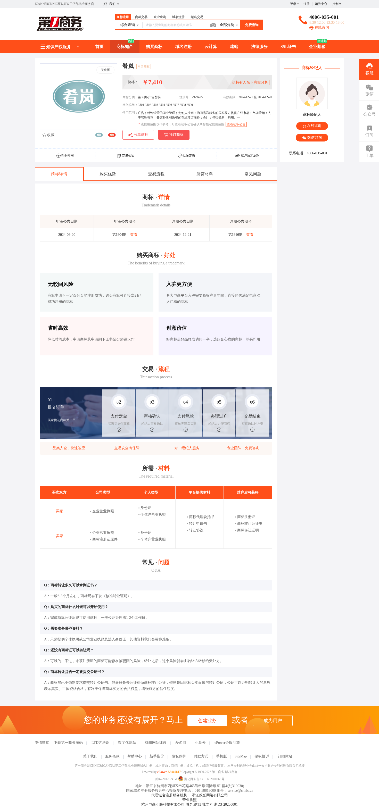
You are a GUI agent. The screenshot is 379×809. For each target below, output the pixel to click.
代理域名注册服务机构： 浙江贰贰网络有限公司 (189, 795)
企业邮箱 (317, 46)
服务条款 (112, 756)
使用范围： (130, 112)
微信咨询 (314, 137)
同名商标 (143, 66)
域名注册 (183, 46)
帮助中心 (134, 756)
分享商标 (140, 135)
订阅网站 (285, 756)
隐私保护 (179, 756)
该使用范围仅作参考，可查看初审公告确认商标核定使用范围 (181, 124)
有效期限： (230, 97)
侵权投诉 (261, 756)
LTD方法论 (100, 743)
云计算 (211, 46)
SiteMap (241, 756)
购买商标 (154, 46)
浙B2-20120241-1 (166, 779)
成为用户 (272, 720)
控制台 (337, 4)
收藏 (50, 135)
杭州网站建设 (156, 743)
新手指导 (157, 756)
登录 (293, 4)
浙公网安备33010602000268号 (203, 779)
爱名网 (180, 743)
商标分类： (130, 97)
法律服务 (259, 46)
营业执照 (189, 800)
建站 (234, 46)
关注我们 (109, 4)
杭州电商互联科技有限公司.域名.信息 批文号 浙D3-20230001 (189, 804)
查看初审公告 (236, 124)
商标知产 (125, 46)
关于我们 (90, 756)
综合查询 (128, 25)
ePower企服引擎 (227, 743)
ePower (162, 772)
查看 (133, 235)
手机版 (221, 756)
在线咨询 (321, 27)
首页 (99, 46)
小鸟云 (200, 743)
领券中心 (321, 4)
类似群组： (130, 105)
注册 (306, 4)
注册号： (185, 97)
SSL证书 (288, 46)
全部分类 (227, 25)
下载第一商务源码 (68, 743)
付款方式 (201, 756)
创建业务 (207, 720)
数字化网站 (127, 743)
